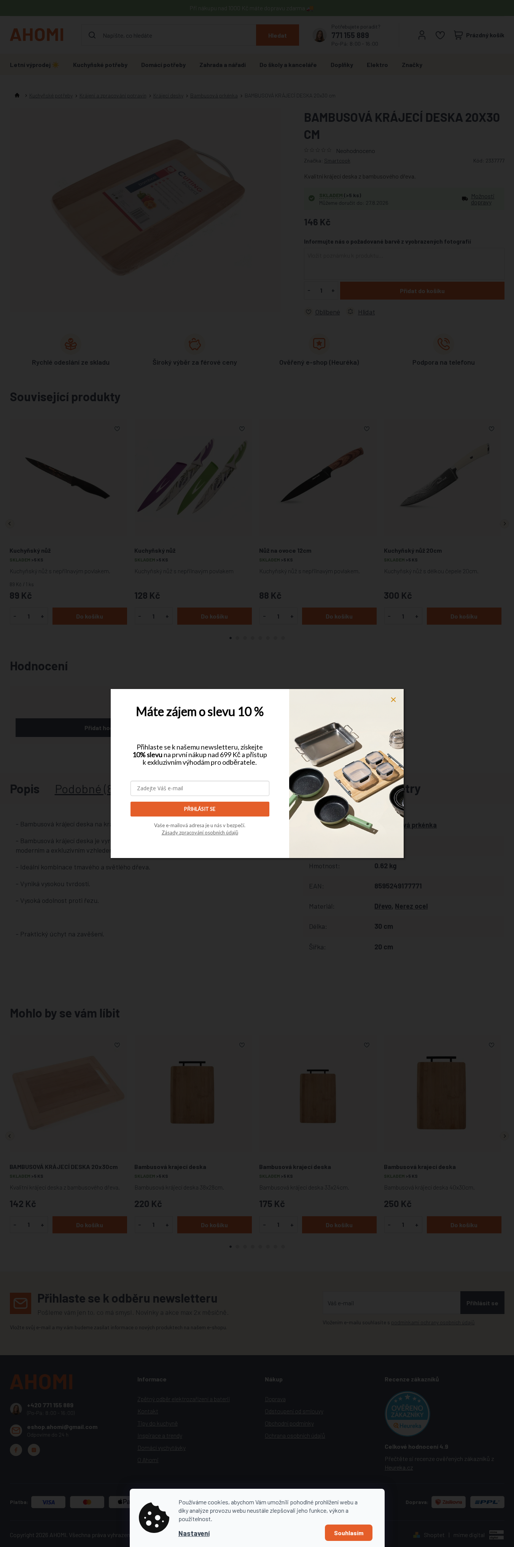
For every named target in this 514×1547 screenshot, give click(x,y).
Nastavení (194, 1533)
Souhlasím (348, 1532)
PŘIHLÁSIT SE (199, 809)
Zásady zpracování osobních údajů (200, 832)
